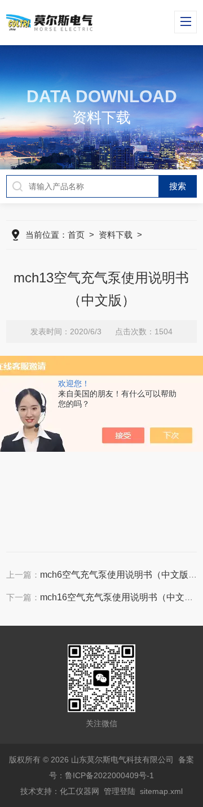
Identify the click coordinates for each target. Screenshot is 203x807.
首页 (76, 234)
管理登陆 (119, 791)
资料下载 (116, 234)
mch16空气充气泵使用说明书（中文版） (121, 597)
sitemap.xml (161, 791)
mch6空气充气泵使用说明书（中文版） (118, 574)
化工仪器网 (79, 791)
